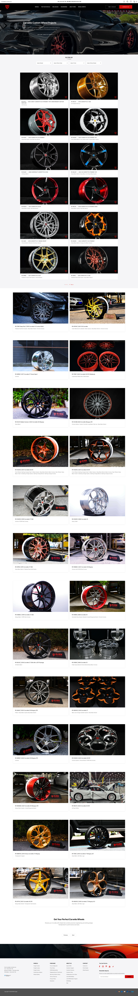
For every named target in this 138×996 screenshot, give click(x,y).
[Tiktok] (113, 966)
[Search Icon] (127, 1)
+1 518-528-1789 (15, 970)
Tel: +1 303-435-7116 (8, 968)
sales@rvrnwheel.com (7, 1)
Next (73, 935)
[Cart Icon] (134, 1)
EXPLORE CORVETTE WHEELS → (46, 34)
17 (69, 284)
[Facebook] (99, 966)
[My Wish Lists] (131, 1)
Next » (72, 284)
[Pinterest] (106, 966)
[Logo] (10, 7)
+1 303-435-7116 (12, 972)
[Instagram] (103, 966)
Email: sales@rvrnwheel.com (10, 967)
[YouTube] (109, 966)
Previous (66, 935)
